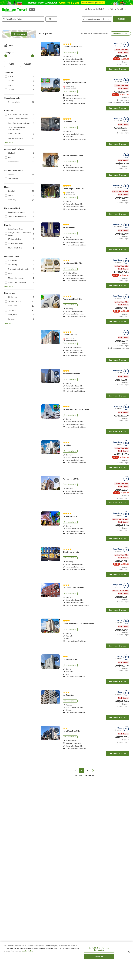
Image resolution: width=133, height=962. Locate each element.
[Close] (129, 952)
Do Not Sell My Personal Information (99, 949)
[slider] (5, 55)
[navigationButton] (76, 770)
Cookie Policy (27, 951)
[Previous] (43, 49)
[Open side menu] (129, 10)
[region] (66, 952)
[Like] (56, 46)
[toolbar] (63, 19)
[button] (14, 9)
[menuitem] (96, 9)
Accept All (99, 957)
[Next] (58, 49)
